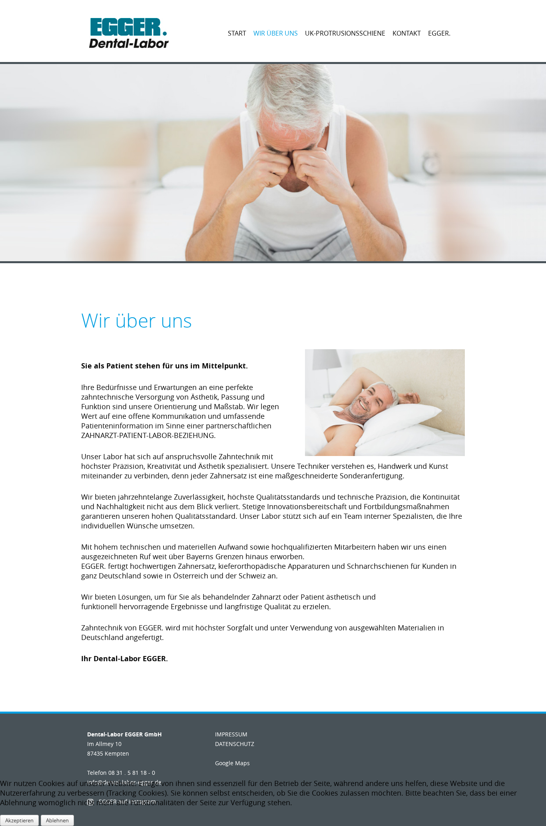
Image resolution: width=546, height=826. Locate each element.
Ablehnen (57, 820)
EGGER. (439, 33)
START (237, 33)
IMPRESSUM (231, 734)
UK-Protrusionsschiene (345, 33)
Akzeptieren (19, 820)
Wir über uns (275, 33)
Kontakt (407, 33)
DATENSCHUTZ (234, 744)
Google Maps (232, 763)
